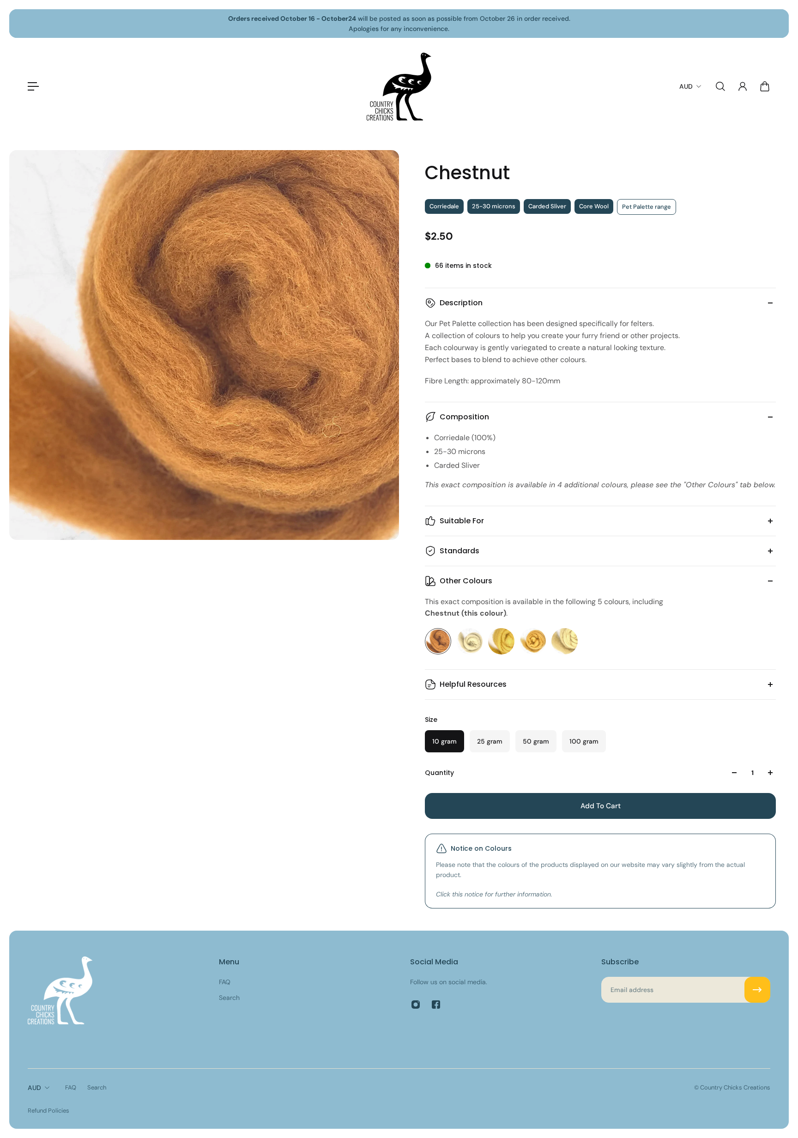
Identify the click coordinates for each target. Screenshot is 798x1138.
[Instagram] (415, 1004)
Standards (459, 550)
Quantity (439, 772)
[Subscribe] (757, 990)
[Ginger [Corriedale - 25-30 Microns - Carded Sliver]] (501, 641)
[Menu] (33, 86)
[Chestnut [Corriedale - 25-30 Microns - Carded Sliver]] (438, 641)
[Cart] (765, 86)
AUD (34, 1088)
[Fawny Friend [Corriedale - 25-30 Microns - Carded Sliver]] (470, 641)
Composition (464, 417)
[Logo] (399, 86)
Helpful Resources (473, 684)
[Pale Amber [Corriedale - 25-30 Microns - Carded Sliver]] (564, 641)
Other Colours (466, 580)
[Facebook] (436, 1004)
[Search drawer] (720, 86)
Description (461, 302)
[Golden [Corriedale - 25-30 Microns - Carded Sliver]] (533, 641)
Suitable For (462, 520)
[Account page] (743, 86)
